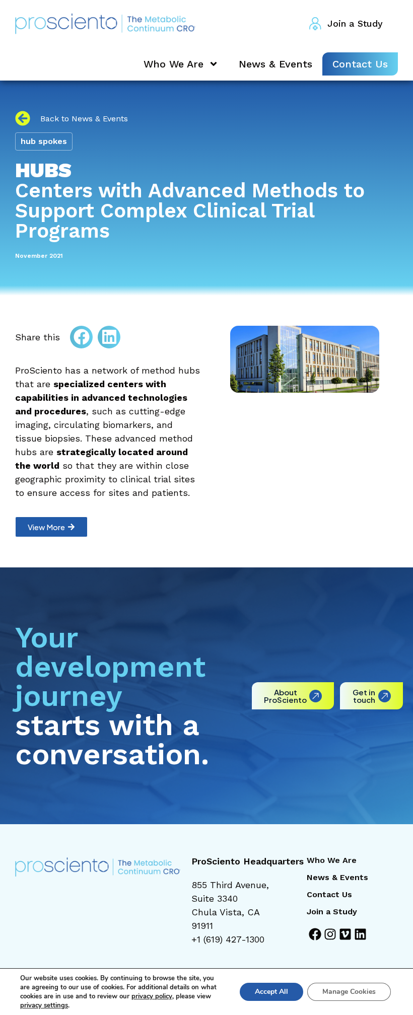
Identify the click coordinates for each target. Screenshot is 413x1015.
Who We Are (173, 64)
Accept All (271, 991)
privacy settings (44, 1005)
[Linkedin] (360, 934)
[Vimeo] (345, 934)
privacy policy (151, 996)
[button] (81, 337)
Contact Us (360, 64)
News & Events (275, 64)
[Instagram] (330, 934)
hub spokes (44, 141)
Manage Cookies (349, 991)
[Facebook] (315, 934)
